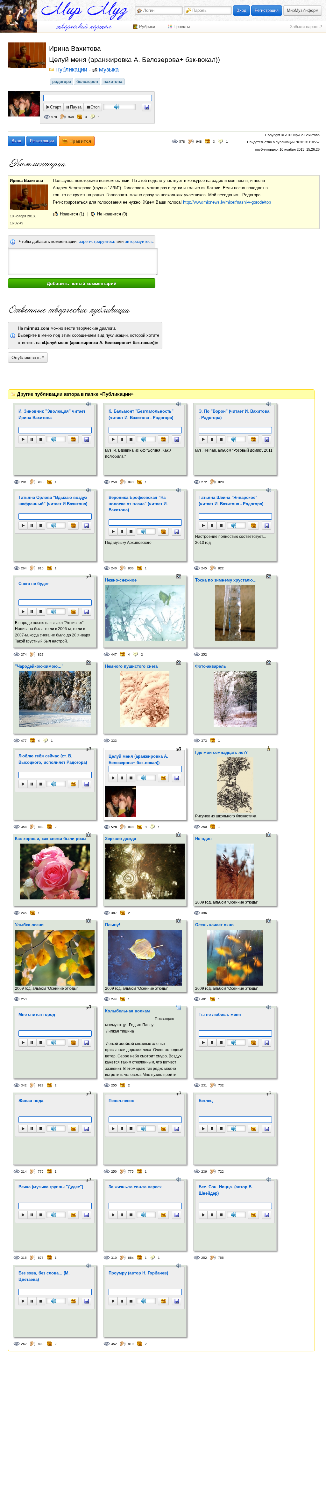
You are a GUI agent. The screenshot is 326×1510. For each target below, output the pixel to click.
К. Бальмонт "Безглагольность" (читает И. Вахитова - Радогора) (141, 414)
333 (114, 740)
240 (114, 568)
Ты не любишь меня (220, 1014)
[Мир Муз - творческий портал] (84, 10)
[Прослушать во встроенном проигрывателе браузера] (146, 107)
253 (24, 999)
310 (114, 1257)
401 (204, 999)
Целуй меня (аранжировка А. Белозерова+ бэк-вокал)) (138, 759)
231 (204, 1085)
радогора (61, 81)
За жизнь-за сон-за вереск (135, 1186)
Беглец (206, 1100)
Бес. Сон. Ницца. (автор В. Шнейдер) (226, 1190)
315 (24, 1257)
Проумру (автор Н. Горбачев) (138, 1273)
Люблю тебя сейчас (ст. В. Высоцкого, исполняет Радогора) (52, 759)
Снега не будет (33, 583)
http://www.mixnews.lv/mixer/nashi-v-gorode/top (227, 202)
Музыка (109, 70)
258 (114, 482)
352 (114, 1344)
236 (204, 1171)
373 (204, 740)
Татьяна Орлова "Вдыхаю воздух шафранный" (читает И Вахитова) (52, 500)
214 (24, 1171)
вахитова (112, 81)
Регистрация (267, 10)
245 (204, 568)
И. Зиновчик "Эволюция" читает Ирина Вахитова (51, 414)
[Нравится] (73, 439)
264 (24, 568)
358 (24, 827)
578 (54, 117)
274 (24, 654)
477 (24, 740)
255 (114, 1085)
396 (204, 913)
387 (114, 913)
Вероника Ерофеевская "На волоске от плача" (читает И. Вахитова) (138, 503)
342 (24, 1085)
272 (204, 482)
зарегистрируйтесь (97, 241)
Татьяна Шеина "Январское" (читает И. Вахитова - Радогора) (231, 500)
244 (114, 999)
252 (204, 654)
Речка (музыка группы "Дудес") (50, 1186)
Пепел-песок (121, 1100)
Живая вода (30, 1100)
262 (24, 1344)
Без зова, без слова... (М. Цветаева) (44, 1276)
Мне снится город (36, 1014)
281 (24, 482)
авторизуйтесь (139, 241)
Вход (241, 10)
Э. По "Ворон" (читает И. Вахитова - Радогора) (234, 414)
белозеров (87, 81)
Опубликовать (26, 357)
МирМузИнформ (302, 10)
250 (204, 827)
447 (114, 654)
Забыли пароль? (306, 26)
